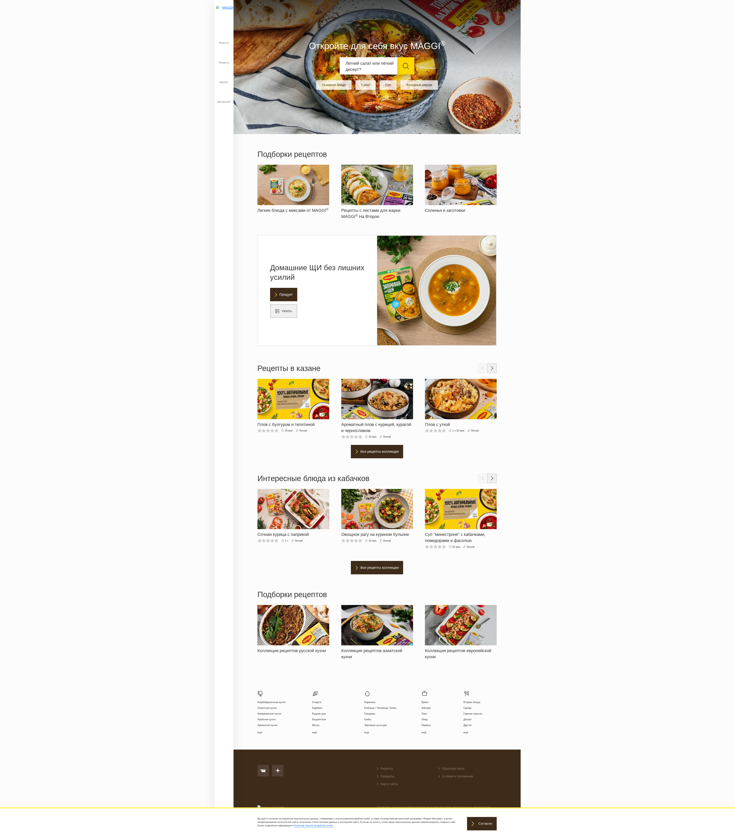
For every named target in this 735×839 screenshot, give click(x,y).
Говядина (369, 713)
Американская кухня (269, 713)
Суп (388, 85)
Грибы (367, 719)
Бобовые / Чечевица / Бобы (380, 707)
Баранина (369, 702)
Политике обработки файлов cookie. (314, 825)
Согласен (485, 823)
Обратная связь (453, 768)
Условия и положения (457, 776)
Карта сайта (389, 784)
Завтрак (426, 707)
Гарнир (467, 707)
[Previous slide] (483, 368)
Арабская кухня (266, 719)
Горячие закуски (472, 713)
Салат (365, 85)
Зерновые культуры (375, 725)
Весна (315, 725)
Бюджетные (319, 719)
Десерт (467, 719)
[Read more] (293, 189)
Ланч (424, 713)
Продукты (224, 62)
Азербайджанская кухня (271, 702)
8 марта (316, 702)
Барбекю (317, 707)
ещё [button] (259, 732)
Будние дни (319, 713)
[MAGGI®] (224, 12)
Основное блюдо (334, 85)
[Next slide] (492, 368)
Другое (467, 725)
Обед (424, 719)
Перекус (426, 725)
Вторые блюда (471, 702)
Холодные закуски (419, 85)
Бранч (425, 702)
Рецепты (224, 43)
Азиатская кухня (267, 707)
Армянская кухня (267, 725)
